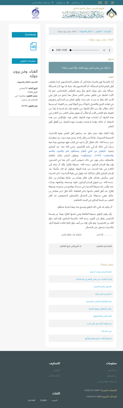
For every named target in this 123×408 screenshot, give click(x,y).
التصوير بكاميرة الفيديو (103, 286)
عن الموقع (61, 2)
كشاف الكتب (54, 375)
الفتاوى (98, 31)
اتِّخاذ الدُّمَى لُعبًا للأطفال (102, 316)
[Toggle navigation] (10, 13)
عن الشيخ (76, 2)
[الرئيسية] (89, 12)
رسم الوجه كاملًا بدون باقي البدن (99, 323)
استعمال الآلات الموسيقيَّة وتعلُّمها (98, 338)
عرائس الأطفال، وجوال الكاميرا (100, 308)
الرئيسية (108, 31)
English (43, 400)
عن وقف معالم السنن (41, 2)
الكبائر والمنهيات (85, 31)
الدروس (56, 369)
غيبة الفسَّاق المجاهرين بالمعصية (99, 301)
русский (31, 400)
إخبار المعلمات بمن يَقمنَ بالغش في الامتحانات (94, 279)
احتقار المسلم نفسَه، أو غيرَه (101, 271)
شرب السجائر (107, 331)
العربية (54, 400)
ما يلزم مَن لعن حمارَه (103, 293)
